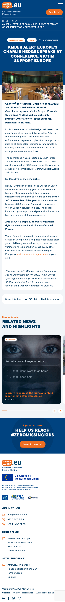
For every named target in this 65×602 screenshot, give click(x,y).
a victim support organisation (32, 254)
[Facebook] (35, 299)
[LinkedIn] (25, 299)
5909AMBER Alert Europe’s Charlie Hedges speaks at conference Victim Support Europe (31, 369)
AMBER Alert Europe (14, 8)
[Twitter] (30, 299)
